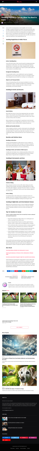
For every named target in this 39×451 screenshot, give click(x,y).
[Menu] (3, 2)
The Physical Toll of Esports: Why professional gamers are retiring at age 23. (10, 305)
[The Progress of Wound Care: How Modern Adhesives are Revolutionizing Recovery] (19, 345)
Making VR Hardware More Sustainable (15, 427)
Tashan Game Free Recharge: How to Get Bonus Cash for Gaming (10, 321)
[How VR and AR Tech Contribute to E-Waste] (4, 424)
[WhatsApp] (3, 41)
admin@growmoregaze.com (8, 410)
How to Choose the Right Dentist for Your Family (17, 417)
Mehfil (6, 22)
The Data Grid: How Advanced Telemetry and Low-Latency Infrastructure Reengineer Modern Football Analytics (28, 305)
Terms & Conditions (23, 448)
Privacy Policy (12, 448)
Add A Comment (19, 327)
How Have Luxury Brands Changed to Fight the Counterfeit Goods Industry (20, 257)
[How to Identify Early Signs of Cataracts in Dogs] (19, 375)
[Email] (3, 44)
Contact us (17, 448)
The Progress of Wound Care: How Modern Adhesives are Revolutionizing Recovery (18, 359)
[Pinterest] (3, 38)
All (2, 14)
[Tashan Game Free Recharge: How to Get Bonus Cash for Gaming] (10, 314)
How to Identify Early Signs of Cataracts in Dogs (13, 388)
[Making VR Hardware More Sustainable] (4, 429)
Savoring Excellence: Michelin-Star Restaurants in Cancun (17, 250)
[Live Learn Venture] (19, 2)
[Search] (36, 2)
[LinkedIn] (3, 36)
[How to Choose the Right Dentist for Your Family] (4, 418)
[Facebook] (3, 31)
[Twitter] (3, 33)
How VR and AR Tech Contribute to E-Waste (16, 422)
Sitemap (28, 448)
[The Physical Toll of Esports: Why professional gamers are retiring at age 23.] (10, 298)
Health (3, 356)
